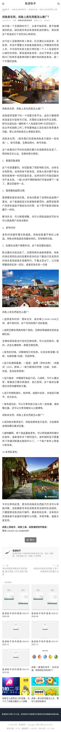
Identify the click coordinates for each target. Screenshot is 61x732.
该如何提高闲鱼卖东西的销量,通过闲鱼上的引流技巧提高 (15, 571)
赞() (32, 540)
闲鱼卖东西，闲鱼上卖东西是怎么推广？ (26, 17)
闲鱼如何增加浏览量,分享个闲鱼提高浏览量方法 (46, 570)
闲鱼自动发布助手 (19, 10)
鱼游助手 (30, 3)
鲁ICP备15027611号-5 (44, 725)
